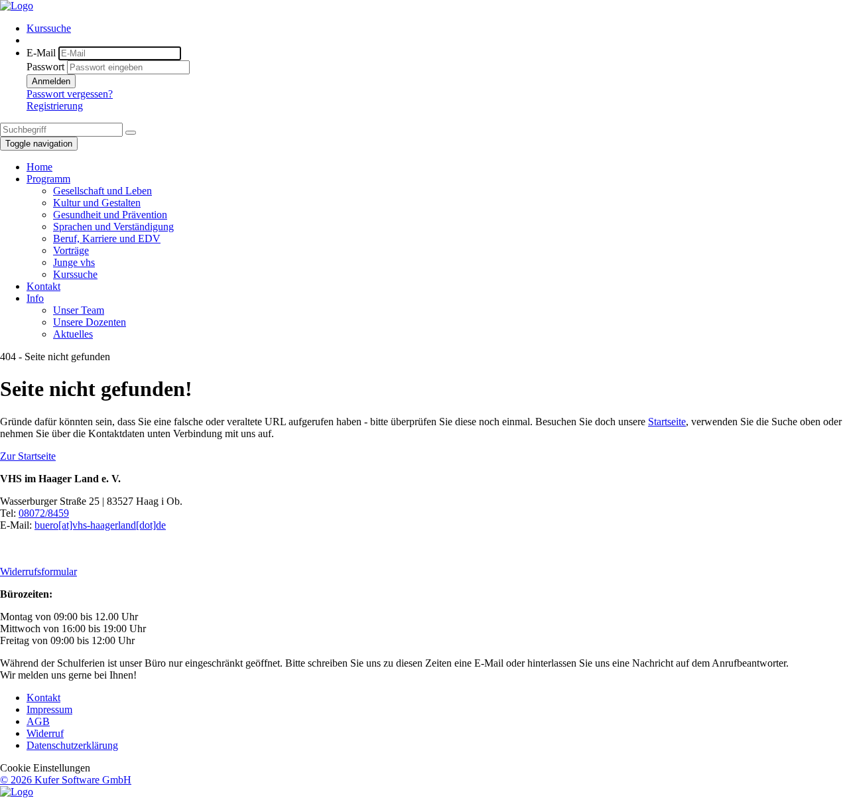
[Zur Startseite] (16, 5)
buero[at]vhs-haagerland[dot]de (100, 525)
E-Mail (41, 52)
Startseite (667, 421)
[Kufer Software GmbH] (16, 791)
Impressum (49, 709)
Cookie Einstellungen (45, 767)
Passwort (45, 66)
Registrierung (55, 105)
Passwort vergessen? (70, 94)
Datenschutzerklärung (72, 745)
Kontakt (43, 697)
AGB (38, 721)
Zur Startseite (28, 456)
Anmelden (51, 81)
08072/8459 (44, 513)
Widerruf (45, 733)
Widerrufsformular (38, 571)
